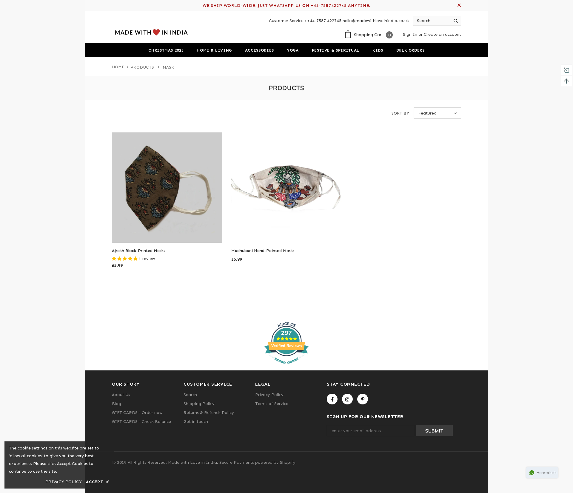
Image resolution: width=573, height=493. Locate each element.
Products (142, 67)
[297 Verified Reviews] (286, 367)
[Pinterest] (362, 399)
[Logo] (151, 32)
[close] (459, 6)
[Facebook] (332, 399)
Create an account (442, 34)
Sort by (400, 113)
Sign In (410, 34)
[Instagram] (347, 399)
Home (118, 66)
